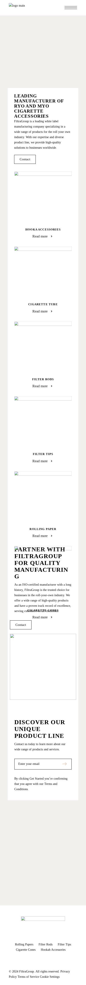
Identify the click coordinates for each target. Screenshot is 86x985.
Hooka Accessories (43, 229)
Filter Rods (43, 379)
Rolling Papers (24, 944)
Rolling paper (43, 529)
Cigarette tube (43, 304)
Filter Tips (43, 454)
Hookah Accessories (53, 949)
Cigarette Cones (43, 610)
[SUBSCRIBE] (65, 764)
